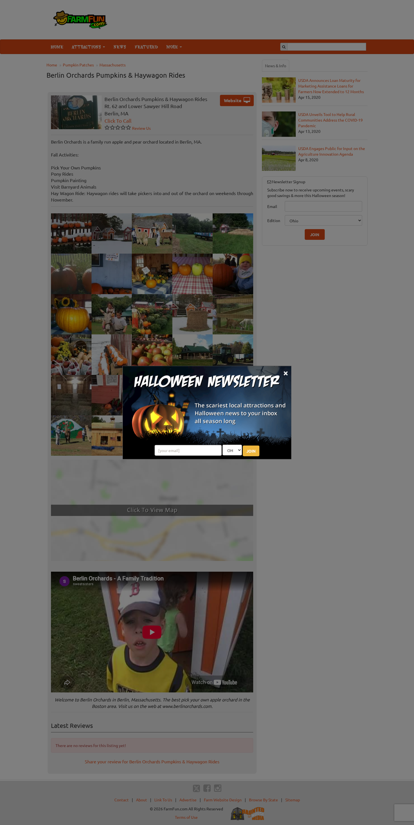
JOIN (251, 450)
